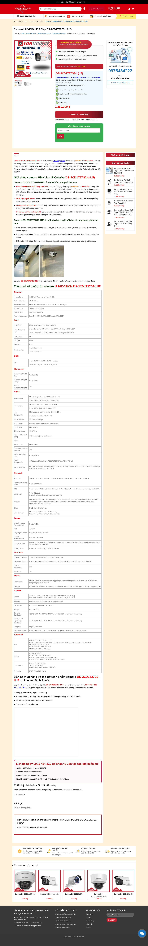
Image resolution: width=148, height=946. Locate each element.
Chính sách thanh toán (63, 917)
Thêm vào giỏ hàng (79, 114)
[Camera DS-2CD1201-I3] (49, 881)
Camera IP (40, 33)
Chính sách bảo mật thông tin (65, 914)
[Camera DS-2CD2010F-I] (74, 881)
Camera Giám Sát (36, 21)
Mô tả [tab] (16, 155)
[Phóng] (17, 76)
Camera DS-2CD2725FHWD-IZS (98, 895)
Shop (25, 21)
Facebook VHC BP (82, 688)
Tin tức (88, 927)
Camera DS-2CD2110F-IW (25, 894)
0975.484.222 (114, 9)
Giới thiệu (89, 914)
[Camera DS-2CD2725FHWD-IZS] (98, 881)
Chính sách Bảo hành (62, 927)
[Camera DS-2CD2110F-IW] (25, 881)
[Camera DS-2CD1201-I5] (123, 881)
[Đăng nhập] (129, 8)
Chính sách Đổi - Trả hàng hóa (65, 924)
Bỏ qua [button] (88, 2)
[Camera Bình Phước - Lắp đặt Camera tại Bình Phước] (25, 9)
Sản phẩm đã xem (95, 9)
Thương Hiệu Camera (59, 33)
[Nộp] (79, 9)
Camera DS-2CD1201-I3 (49, 894)
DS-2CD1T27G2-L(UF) (77, 33)
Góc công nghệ (128, 16)
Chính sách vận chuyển (63, 921)
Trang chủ (17, 21)
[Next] (48, 59)
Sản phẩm (89, 924)
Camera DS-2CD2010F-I (74, 894)
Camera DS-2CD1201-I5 (123, 894)
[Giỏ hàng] (133, 8)
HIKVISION (47, 33)
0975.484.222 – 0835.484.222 (84, 120)
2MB (22, 33)
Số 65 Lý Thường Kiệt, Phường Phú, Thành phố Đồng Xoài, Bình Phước (52, 696)
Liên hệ (88, 917)
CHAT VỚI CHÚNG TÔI (120, 83)
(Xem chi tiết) (80, 66)
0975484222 (120, 70)
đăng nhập (29, 827)
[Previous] (17, 59)
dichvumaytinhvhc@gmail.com (30, 926)
